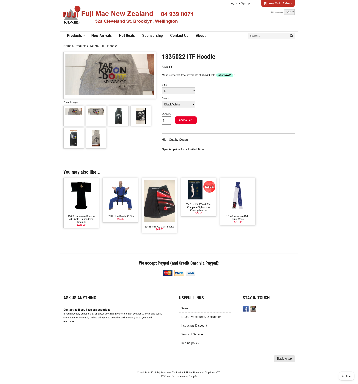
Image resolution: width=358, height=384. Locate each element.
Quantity (166, 114)
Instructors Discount (194, 325)
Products (74, 35)
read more (68, 321)
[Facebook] (246, 309)
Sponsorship (152, 35)
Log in (233, 3)
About (201, 35)
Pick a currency (277, 12)
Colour (165, 98)
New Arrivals (101, 35)
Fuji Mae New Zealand (169, 372)
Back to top (284, 358)
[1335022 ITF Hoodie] (73, 116)
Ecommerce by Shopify (184, 376)
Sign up (245, 3)
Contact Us (179, 35)
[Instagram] (253, 309)
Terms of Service (192, 334)
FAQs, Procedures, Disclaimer (201, 316)
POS (163, 376)
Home (67, 46)
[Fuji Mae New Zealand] (128, 16)
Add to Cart (185, 120)
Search (185, 308)
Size (164, 84)
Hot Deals (127, 35)
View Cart (280, 3)
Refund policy (190, 343)
